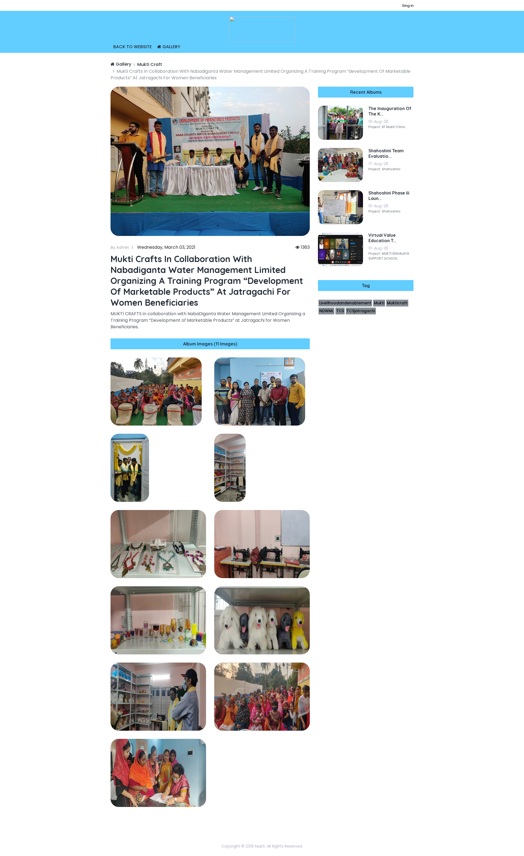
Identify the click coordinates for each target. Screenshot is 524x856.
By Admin (120, 247)
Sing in (407, 5)
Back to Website (132, 47)
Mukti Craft (149, 64)
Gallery (170, 47)
